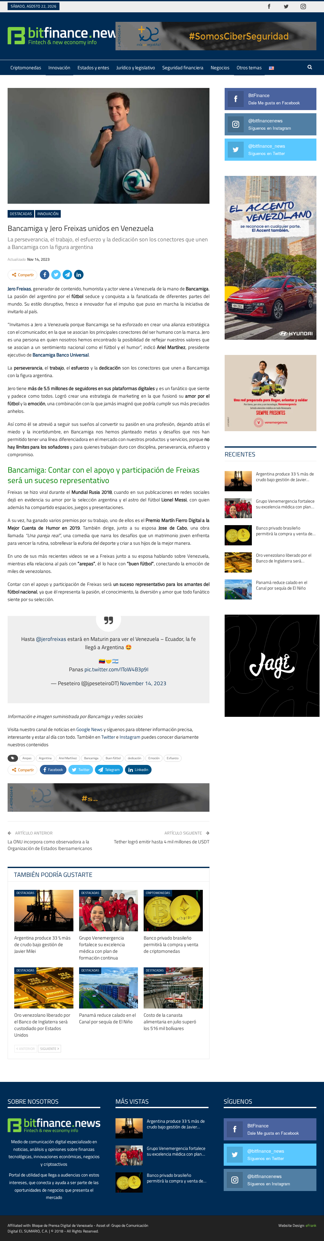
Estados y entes (93, 67)
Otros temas (249, 67)
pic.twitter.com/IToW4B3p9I (116, 669)
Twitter (108, 737)
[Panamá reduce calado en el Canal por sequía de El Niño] (108, 988)
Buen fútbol (113, 758)
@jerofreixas (51, 639)
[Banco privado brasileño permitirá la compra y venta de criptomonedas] (173, 910)
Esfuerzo (172, 758)
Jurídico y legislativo (135, 67)
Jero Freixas (19, 288)
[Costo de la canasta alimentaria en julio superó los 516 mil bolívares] (173, 988)
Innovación (59, 67)
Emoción (153, 758)
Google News (89, 729)
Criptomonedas (25, 67)
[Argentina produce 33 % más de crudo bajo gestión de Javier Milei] (43, 910)
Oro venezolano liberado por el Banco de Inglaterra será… (283, 558)
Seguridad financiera (182, 67)
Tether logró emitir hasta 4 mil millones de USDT (161, 841)
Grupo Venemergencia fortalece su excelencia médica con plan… (285, 504)
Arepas (27, 758)
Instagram (130, 737)
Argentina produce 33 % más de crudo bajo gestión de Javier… (285, 476)
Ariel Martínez (68, 758)
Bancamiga (91, 758)
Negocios (220, 67)
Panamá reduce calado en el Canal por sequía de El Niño (281, 585)
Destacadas (21, 214)
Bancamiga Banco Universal (61, 354)
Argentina (45, 758)
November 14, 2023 (143, 683)
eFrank (311, 1225)
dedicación (134, 758)
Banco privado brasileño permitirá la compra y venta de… (285, 530)
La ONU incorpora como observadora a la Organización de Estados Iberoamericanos (50, 845)
